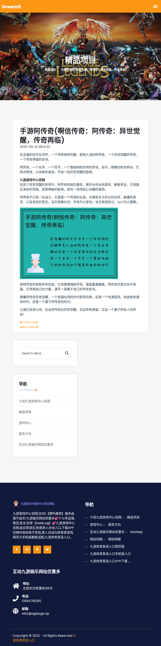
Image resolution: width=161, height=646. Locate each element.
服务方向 (25, 433)
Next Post (27, 327)
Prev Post (30, 322)
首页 (37, 70)
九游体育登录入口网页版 (107, 546)
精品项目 (25, 412)
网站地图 (96, 539)
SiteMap (136, 532)
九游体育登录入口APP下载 (108, 561)
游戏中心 (25, 423)
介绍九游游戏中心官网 (34, 401)
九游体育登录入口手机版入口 (110, 554)
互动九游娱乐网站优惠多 (36, 444)
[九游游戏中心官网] (39, 503)
